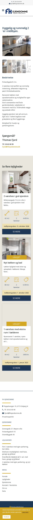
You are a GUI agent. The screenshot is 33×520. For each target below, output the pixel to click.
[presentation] (4, 47)
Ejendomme (6, 482)
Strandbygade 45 (8, 435)
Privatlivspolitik (8, 417)
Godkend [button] (6, 517)
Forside (4, 476)
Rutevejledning (17, 507)
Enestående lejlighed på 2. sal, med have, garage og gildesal (15, 458)
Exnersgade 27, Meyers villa (12, 429)
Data (4, 491)
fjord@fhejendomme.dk (11, 147)
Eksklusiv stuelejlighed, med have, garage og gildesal (14, 453)
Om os (4, 488)
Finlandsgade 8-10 (8, 432)
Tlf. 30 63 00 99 (7, 144)
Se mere (16, 231)
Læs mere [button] (25, 512)
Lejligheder (6, 479)
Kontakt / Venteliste (9, 485)
